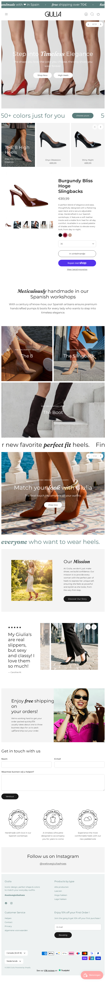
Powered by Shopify (23, 968)
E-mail (57, 759)
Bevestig (63, 935)
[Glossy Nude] (70, 235)
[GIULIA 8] (53, 139)
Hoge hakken (60, 895)
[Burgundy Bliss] (65, 235)
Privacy (8, 926)
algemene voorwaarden (16, 930)
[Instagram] (11, 903)
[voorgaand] (88, 24)
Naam (4, 759)
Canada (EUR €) (14, 953)
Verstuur (10, 796)
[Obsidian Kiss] (60, 235)
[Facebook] (6, 903)
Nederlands (12, 961)
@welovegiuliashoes (53, 863)
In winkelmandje (77, 253)
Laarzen (58, 891)
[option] (53, 64)
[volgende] (100, 24)
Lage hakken (60, 899)
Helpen (8, 918)
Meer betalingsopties (77, 269)
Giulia (12, 968)
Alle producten (61, 887)
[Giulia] (53, 14)
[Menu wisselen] (8, 14)
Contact (8, 922)
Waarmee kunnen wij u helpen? (17, 772)
